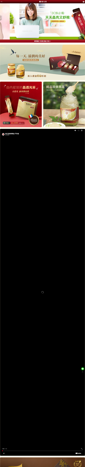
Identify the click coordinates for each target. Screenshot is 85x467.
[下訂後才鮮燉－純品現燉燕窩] (42, 62)
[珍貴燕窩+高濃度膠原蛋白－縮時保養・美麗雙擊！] (21, 104)
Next (84, 18)
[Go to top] (82, 372)
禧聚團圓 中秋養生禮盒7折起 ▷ (42, 41)
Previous (1, 18)
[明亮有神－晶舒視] (42, 21)
